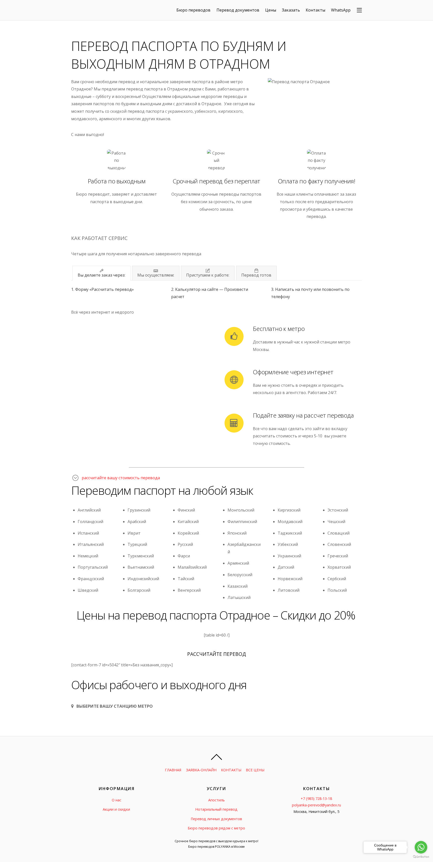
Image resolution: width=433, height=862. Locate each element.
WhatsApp (341, 10)
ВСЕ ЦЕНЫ (255, 770)
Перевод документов (237, 10)
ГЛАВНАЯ (173, 770)
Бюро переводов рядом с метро (216, 828)
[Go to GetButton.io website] (421, 856)
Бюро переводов (193, 10)
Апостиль (216, 800)
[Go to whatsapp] (421, 847)
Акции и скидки (116, 809)
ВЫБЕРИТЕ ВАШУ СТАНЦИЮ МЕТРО (114, 706)
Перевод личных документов (216, 818)
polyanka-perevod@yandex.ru (316, 805)
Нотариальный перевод (216, 809)
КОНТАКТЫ (231, 770)
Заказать (291, 10)
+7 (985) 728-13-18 (316, 798)
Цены (270, 10)
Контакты (315, 10)
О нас (116, 800)
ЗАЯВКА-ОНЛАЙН (201, 770)
